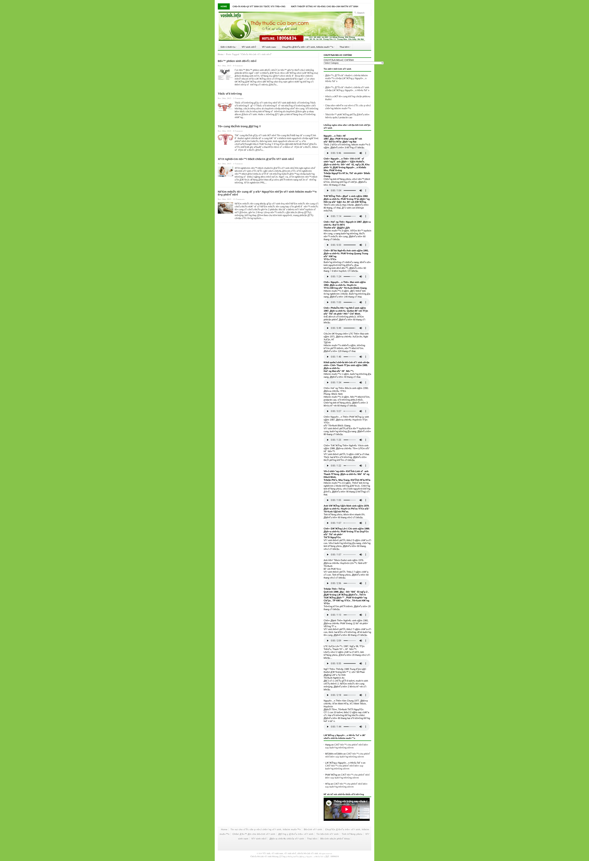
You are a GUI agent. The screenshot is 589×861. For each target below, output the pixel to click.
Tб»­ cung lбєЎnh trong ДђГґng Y (239, 126)
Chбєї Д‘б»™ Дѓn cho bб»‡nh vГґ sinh (254, 834)
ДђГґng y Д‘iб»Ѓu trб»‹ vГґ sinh (295, 834)
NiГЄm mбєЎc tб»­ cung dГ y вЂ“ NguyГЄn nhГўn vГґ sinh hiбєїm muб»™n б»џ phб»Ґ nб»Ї (267, 193)
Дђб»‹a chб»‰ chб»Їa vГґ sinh (286, 838)
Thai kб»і (343, 47)
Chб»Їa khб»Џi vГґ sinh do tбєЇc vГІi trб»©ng (259, 6)
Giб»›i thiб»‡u (226, 47)
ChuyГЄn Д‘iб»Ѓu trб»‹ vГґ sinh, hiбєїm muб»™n (306, 47)
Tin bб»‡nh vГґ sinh (327, 834)
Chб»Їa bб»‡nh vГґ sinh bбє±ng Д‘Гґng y (268, 856)
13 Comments (239, 199)
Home (224, 6)
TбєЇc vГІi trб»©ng (230, 93)
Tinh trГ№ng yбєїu (352, 834)
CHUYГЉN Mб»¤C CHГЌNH (339, 60)
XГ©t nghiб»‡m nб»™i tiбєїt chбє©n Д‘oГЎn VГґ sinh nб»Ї (256, 159)
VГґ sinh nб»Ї (247, 47)
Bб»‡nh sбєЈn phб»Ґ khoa (335, 838)
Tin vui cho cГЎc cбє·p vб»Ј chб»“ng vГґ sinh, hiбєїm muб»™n (266, 829)
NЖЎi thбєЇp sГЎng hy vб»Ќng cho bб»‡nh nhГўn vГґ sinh (324, 6)
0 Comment (238, 65)
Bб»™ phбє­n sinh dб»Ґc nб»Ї (237, 61)
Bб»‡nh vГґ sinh (313, 829)
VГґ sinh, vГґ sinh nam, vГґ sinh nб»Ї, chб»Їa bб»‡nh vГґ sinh (290, 853)
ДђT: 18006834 (332, 856)
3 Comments (238, 98)
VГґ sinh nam (267, 47)
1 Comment (238, 163)
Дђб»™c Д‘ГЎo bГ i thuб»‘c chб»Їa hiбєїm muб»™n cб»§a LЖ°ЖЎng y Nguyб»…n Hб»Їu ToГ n (346, 78)
